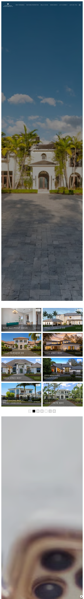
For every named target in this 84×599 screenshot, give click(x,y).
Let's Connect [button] (63, 4)
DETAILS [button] (36, 328)
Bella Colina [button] (44, 4)
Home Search (53, 4)
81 (50, 411)
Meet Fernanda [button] (20, 4)
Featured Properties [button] (32, 4)
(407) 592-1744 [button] (73, 4)
